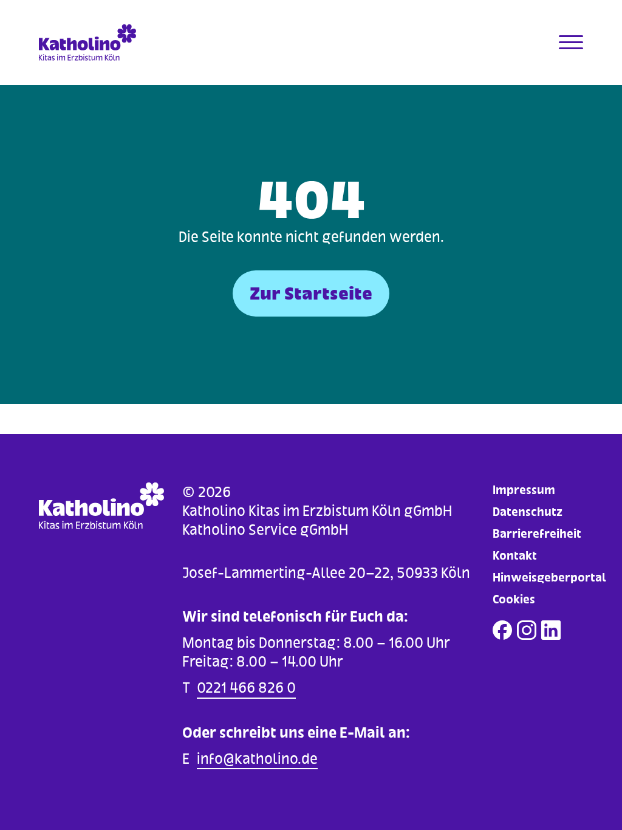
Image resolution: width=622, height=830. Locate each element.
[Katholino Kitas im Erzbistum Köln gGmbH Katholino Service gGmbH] (107, 42)
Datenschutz (527, 512)
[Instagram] (526, 630)
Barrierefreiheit (537, 533)
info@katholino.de (257, 758)
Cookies (514, 599)
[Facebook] (502, 630)
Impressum (524, 490)
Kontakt (515, 555)
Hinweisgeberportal (549, 577)
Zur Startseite (311, 293)
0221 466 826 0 (246, 687)
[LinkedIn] (551, 630)
